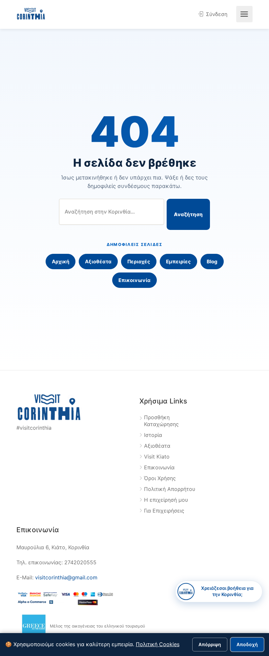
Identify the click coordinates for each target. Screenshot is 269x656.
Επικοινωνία (134, 280)
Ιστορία (153, 435)
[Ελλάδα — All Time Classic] (34, 626)
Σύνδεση (215, 14)
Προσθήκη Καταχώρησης (161, 420)
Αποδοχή (247, 644)
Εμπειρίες (178, 261)
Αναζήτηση (188, 214)
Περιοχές (138, 261)
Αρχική (60, 261)
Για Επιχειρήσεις (164, 510)
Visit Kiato (157, 456)
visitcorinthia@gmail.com (66, 577)
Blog (212, 261)
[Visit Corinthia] (31, 13)
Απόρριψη (209, 644)
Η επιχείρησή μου (166, 500)
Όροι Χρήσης (160, 478)
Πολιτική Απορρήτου (169, 489)
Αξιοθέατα (98, 261)
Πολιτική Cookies (157, 644)
